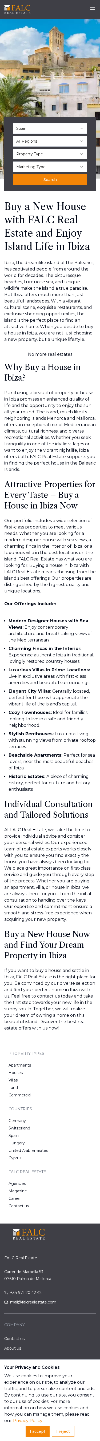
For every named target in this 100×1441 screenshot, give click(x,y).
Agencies (17, 1183)
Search (50, 179)
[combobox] (50, 128)
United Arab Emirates (28, 1150)
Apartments (20, 1065)
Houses (16, 1072)
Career (15, 1198)
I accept (37, 1431)
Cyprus (15, 1158)
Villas (13, 1080)
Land (13, 1087)
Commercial (20, 1095)
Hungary (17, 1143)
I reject (63, 1431)
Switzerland (19, 1128)
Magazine (18, 1191)
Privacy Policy (27, 1420)
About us (12, 1348)
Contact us (19, 1206)
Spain (14, 1135)
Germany (17, 1120)
